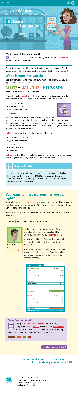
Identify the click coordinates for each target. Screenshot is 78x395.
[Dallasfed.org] (10, 381)
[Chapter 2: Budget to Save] (70, 362)
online (36, 326)
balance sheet (55, 235)
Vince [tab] (45, 221)
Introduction (62, 57)
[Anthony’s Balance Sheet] (45, 287)
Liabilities (10, 133)
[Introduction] (7, 57)
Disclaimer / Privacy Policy (25, 385)
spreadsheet (58, 326)
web (19, 337)
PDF (20, 329)
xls (24, 337)
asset (24, 96)
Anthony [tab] (12, 221)
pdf (30, 337)
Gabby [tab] (32, 221)
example (11, 337)
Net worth (10, 155)
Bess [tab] (18, 221)
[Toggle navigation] (8, 3)
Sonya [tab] (39, 221)
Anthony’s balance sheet (32, 324)
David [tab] (25, 221)
